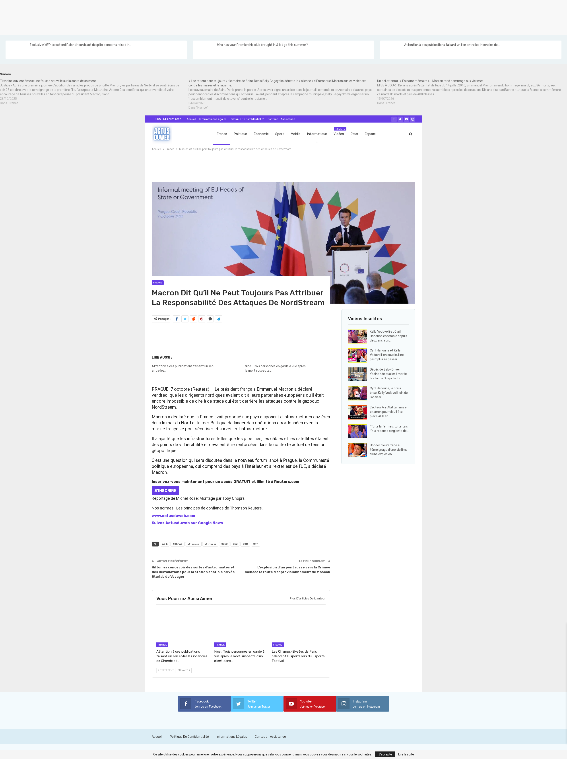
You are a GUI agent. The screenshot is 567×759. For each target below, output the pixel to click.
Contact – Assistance (281, 119)
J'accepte (385, 754)
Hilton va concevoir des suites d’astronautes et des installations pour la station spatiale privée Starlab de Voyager (193, 572)
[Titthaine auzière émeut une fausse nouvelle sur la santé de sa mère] (94, 92)
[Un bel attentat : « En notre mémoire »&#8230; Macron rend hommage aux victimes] (471, 92)
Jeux (354, 134)
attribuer (210, 544)
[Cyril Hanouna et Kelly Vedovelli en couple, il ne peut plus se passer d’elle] (357, 355)
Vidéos (339, 132)
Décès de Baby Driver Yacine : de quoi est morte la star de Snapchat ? (388, 374)
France (222, 134)
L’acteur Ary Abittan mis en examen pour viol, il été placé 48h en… (389, 412)
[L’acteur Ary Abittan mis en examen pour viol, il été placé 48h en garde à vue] (357, 412)
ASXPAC (177, 544)
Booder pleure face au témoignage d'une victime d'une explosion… (389, 449)
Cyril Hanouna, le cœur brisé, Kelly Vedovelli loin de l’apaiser (389, 392)
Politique (240, 134)
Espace (370, 134)
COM (245, 544)
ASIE (165, 544)
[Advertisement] (133, 17)
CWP (255, 544)
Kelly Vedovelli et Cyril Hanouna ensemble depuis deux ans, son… (388, 336)
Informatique (317, 134)
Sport (279, 134)
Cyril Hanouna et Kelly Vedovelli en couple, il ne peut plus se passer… (387, 355)
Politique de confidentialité (247, 119)
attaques (193, 544)
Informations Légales (213, 119)
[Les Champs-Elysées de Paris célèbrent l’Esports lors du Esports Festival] (299, 628)
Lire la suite (406, 754)
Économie (261, 134)
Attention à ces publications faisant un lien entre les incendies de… (452, 45)
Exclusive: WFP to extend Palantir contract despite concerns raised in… (80, 45)
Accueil (191, 119)
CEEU (224, 544)
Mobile (295, 134)
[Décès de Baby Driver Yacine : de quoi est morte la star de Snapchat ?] (357, 374)
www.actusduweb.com (173, 515)
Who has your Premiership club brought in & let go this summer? (262, 45)
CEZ (235, 544)
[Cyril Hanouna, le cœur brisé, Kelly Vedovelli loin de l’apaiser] (357, 393)
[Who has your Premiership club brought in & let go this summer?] (204, 50)
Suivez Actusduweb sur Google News (187, 523)
